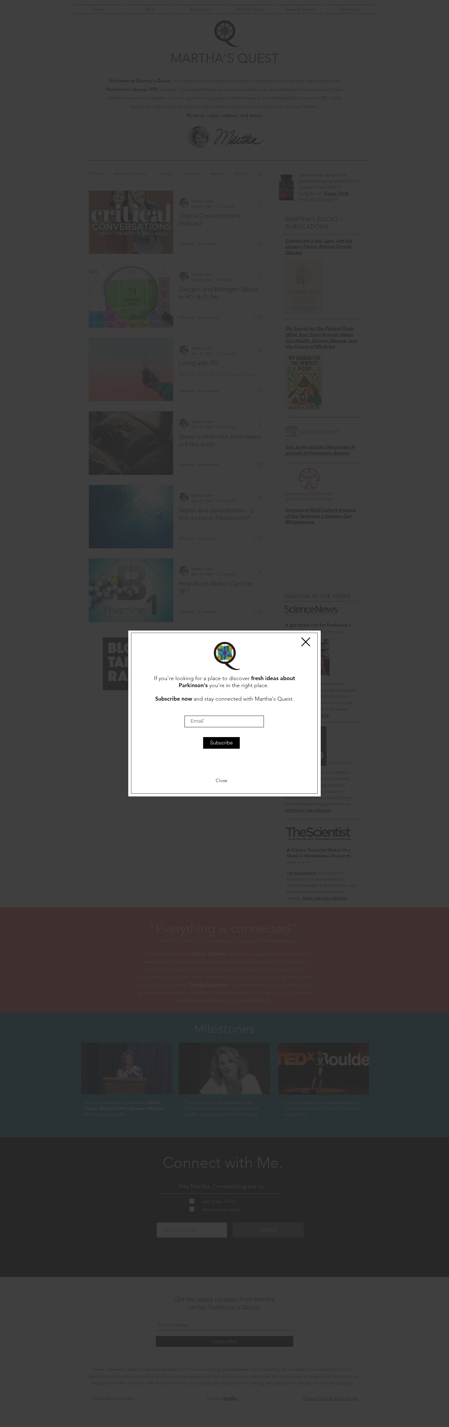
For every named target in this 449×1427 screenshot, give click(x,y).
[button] (305, 641)
